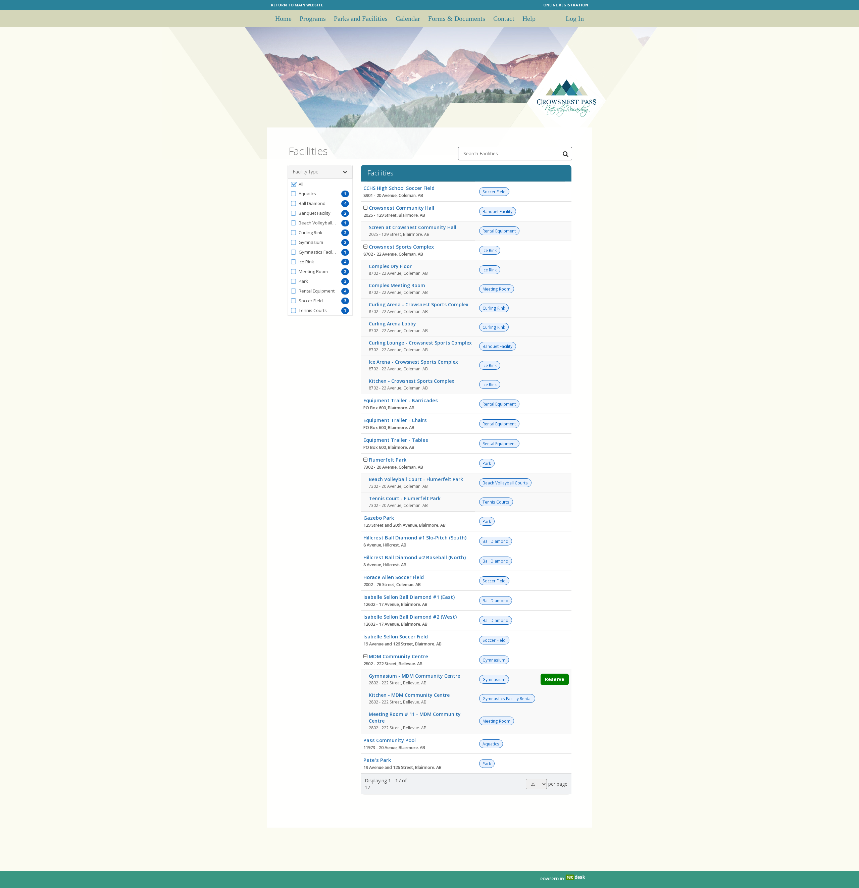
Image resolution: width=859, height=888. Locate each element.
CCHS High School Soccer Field (399, 188)
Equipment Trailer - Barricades (400, 400)
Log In (575, 18)
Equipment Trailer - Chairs (395, 420)
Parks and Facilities (361, 18)
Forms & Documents (456, 18)
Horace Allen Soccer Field (393, 577)
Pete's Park (377, 759)
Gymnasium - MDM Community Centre (414, 676)
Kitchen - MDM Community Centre (409, 695)
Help (529, 18)
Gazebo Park (378, 517)
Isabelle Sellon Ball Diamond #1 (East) (409, 596)
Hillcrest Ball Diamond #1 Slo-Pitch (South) (414, 537)
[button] (320, 184)
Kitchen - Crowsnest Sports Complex (411, 381)
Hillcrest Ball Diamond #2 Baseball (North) (414, 557)
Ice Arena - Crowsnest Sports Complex (413, 362)
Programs (313, 18)
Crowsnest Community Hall (401, 207)
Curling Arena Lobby (392, 323)
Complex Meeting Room (397, 285)
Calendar (408, 18)
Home (283, 18)
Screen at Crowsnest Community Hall (412, 227)
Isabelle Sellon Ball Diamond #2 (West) (410, 616)
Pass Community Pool (389, 740)
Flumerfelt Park (387, 459)
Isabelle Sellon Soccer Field (395, 636)
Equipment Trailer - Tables (395, 439)
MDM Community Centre (398, 656)
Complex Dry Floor (390, 266)
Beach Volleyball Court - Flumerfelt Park (416, 479)
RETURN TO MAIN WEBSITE (297, 4)
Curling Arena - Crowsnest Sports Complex (418, 304)
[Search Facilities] (565, 153)
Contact (503, 18)
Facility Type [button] (305, 171)
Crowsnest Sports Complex (401, 246)
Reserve (554, 679)
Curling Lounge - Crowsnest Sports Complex (420, 342)
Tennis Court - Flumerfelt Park (405, 498)
